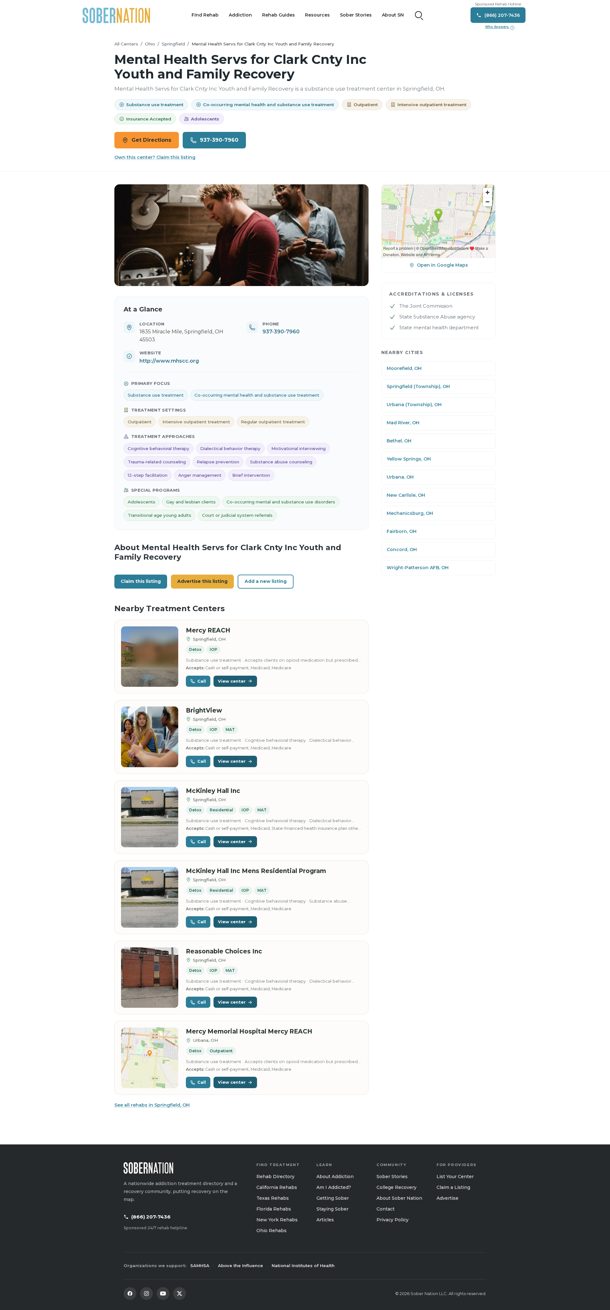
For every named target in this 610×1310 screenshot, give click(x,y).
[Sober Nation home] (116, 15)
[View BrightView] (149, 736)
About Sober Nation (399, 1198)
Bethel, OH (399, 441)
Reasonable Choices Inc (224, 951)
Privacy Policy (392, 1220)
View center (232, 681)
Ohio (150, 43)
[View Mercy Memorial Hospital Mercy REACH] (149, 1057)
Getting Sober (332, 1198)
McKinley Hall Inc (213, 791)
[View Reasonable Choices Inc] (149, 977)
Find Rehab (205, 15)
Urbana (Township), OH (414, 404)
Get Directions (151, 140)
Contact (385, 1209)
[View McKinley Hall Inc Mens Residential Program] (149, 897)
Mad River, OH (403, 423)
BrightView (204, 710)
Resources (317, 15)
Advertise (447, 1198)
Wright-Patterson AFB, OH (418, 567)
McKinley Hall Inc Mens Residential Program (256, 871)
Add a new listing (266, 581)
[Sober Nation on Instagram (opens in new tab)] (146, 1293)
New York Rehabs (277, 1220)
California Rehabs (276, 1187)
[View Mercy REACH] (149, 656)
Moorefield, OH (404, 368)
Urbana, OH (400, 477)
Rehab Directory (275, 1176)
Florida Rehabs (273, 1209)
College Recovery (396, 1187)
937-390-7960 (219, 140)
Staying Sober (332, 1209)
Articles (325, 1220)
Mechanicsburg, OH (410, 513)
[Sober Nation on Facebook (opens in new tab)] (130, 1293)
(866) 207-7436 (151, 1217)
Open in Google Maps (442, 265)
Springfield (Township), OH (418, 386)
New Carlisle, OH (406, 495)
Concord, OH (402, 549)
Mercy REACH (208, 630)
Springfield (173, 43)
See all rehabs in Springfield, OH (152, 1105)
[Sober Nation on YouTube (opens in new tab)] (163, 1293)
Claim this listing (141, 581)
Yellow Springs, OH (409, 459)
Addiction (240, 15)
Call (201, 681)
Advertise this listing (202, 581)
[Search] (419, 15)
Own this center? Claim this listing (154, 157)
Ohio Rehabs (271, 1230)
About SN (393, 15)
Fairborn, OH (402, 531)
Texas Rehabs (272, 1198)
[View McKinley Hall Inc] (149, 817)
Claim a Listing (453, 1187)
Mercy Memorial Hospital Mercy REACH (249, 1031)
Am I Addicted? (333, 1187)
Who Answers (499, 27)
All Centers (126, 43)
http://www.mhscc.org (169, 361)
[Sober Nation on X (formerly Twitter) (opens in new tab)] (179, 1293)
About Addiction (335, 1176)
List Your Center (455, 1176)
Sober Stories (356, 15)
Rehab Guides (278, 15)
